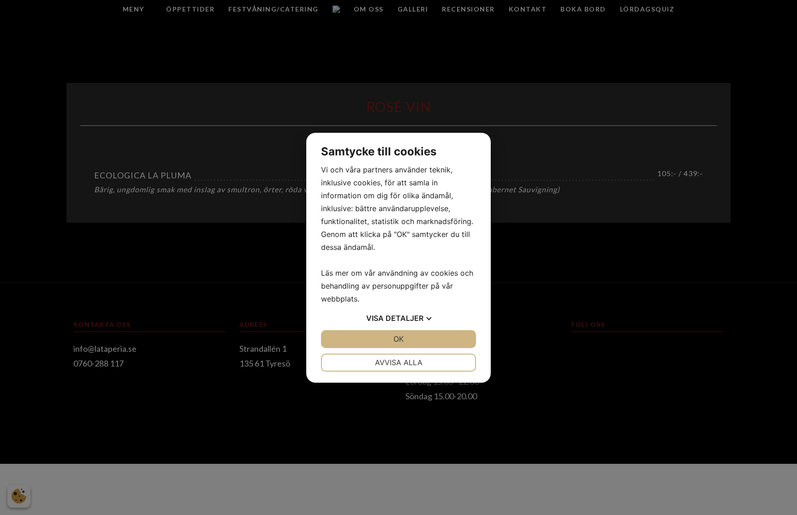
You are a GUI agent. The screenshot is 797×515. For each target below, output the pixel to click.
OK (398, 338)
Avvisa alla (398, 362)
